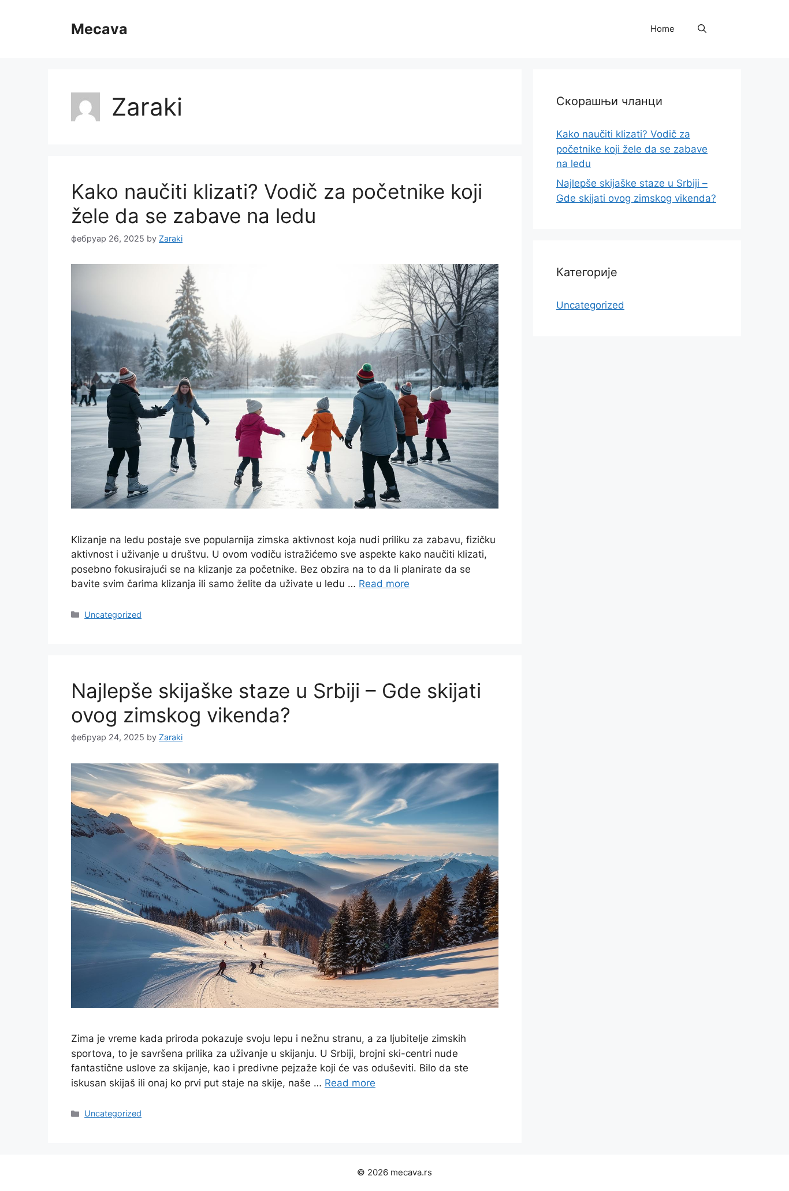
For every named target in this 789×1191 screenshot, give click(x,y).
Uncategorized (113, 614)
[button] (702, 29)
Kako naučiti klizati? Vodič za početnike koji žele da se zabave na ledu (276, 203)
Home (662, 28)
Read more (384, 583)
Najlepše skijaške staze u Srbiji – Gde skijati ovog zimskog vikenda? (276, 702)
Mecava (99, 29)
